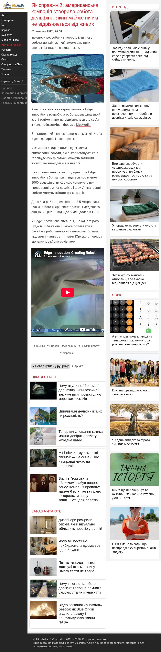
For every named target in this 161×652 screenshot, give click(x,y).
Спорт (4, 59)
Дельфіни (70, 345)
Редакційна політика (14, 102)
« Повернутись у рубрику (50, 366)
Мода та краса (10, 39)
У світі (5, 74)
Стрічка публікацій (12, 81)
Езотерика (7, 20)
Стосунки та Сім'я (11, 64)
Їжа (3, 25)
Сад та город (9, 54)
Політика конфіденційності (18, 97)
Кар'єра (5, 30)
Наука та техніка (11, 44)
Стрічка (77, 366)
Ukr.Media (83, 124)
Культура (6, 34)
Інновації (54, 345)
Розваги (6, 49)
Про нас (6, 88)
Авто (4, 15)
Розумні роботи (90, 345)
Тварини (6, 69)
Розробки (68, 352)
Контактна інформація (15, 92)
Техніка (40, 345)
